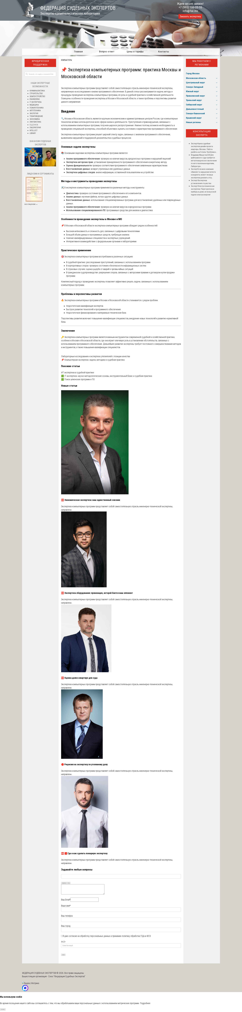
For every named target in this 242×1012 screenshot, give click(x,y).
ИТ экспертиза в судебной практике (77, 372)
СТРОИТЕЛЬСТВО (36, 93)
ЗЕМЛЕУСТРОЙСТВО (37, 96)
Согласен (3, 1009)
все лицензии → (31, 204)
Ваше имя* (66, 905)
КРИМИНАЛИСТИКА (37, 91)
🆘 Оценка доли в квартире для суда (79, 678)
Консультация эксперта (202, 133)
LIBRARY (33, 133)
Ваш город (65, 926)
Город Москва (192, 73)
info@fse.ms (190, 11)
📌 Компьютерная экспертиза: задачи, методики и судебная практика (93, 359)
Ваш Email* (65, 899)
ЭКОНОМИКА (35, 119)
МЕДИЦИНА (34, 105)
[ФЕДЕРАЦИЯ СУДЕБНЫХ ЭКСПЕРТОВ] (28, 16)
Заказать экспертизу (190, 16)
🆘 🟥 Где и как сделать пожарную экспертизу (84, 853)
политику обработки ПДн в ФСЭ (136, 936)
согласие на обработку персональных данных (89, 936)
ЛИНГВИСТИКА (35, 122)
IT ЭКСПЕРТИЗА (35, 102)
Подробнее (145, 1003)
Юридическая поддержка (40, 63)
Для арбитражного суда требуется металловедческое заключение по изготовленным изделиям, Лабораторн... (204, 160)
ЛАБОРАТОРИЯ (35, 127)
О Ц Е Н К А (34, 125)
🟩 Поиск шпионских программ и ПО (78, 379)
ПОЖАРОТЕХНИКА (36, 108)
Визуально (64, 883)
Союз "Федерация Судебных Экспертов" (66, 976)
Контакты (163, 51)
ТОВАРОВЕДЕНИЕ (36, 116)
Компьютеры (66, 60)
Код (68, 883)
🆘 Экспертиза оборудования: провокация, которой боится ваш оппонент (97, 593)
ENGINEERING (35, 99)
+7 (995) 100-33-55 (190, 7)
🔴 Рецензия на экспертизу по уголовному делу (84, 764)
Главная (78, 51)
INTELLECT (33, 130)
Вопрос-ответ (106, 51)
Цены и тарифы (135, 51)
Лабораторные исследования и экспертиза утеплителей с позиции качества (95, 356)
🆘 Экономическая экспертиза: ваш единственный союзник (90, 500)
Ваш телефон (67, 915)
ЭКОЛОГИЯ (34, 113)
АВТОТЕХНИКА (35, 110)
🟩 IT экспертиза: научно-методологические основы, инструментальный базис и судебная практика (106, 376)
